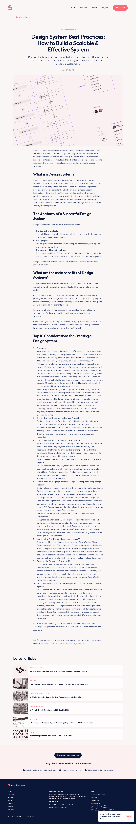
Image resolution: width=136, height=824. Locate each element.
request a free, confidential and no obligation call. (63, 643)
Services (83, 8)
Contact (10, 807)
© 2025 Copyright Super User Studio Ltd (21, 817)
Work (73, 8)
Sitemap (11, 810)
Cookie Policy (95, 800)
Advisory (11, 797)
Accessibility (94, 797)
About (94, 8)
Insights (105, 8)
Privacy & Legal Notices (98, 794)
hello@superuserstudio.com (58, 807)
